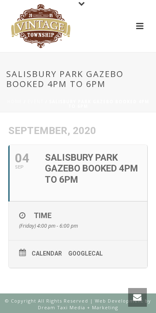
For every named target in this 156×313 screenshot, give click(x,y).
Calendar (47, 253)
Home (14, 101)
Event (35, 101)
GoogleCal (85, 253)
